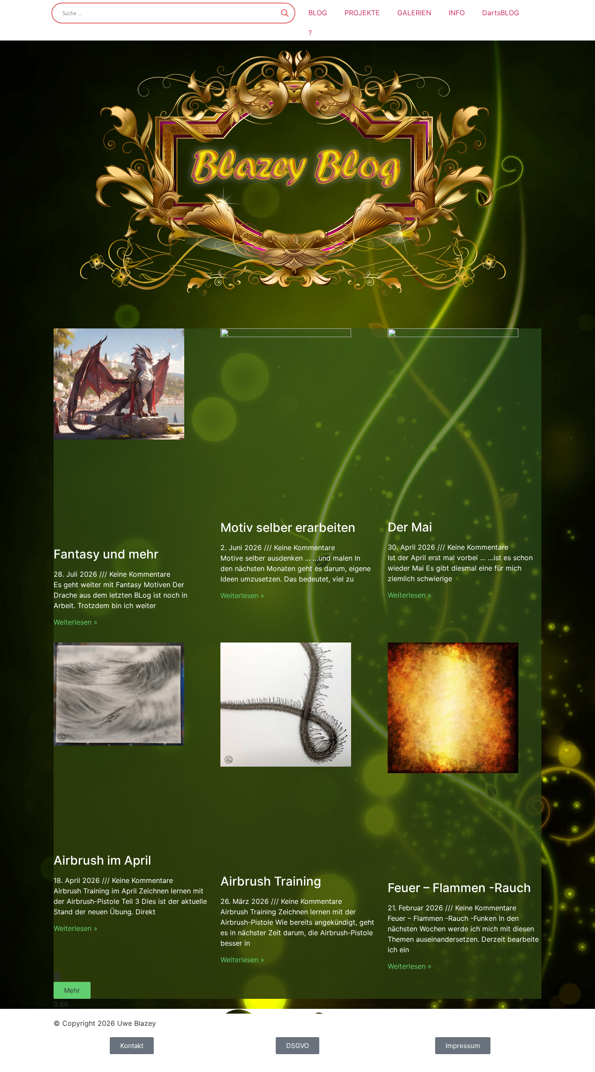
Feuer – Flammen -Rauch (459, 887)
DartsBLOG (500, 12)
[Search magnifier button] (285, 13)
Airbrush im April (102, 860)
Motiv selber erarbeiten (287, 527)
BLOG (317, 12)
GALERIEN (414, 12)
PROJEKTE (362, 12)
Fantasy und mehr (106, 554)
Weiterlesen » (76, 622)
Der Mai (410, 527)
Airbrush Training (270, 881)
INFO (457, 12)
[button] (72, 990)
